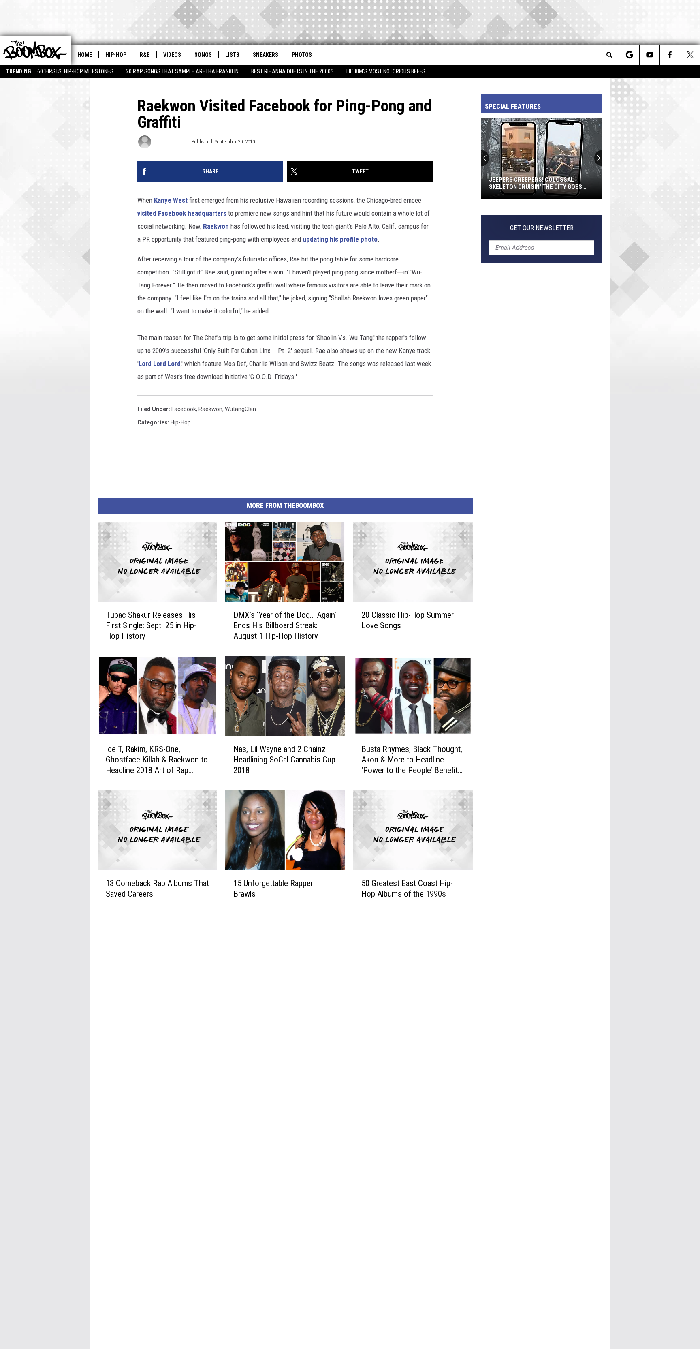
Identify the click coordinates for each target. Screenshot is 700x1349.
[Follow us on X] (690, 55)
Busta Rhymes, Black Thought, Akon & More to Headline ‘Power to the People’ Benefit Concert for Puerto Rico (411, 759)
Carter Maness (170, 142)
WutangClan (240, 409)
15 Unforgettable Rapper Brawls (273, 888)
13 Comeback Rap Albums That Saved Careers (157, 888)
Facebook (183, 409)
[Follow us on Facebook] (670, 55)
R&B (145, 54)
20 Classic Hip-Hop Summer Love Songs (407, 620)
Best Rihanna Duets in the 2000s (292, 71)
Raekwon (216, 226)
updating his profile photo (340, 239)
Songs (203, 54)
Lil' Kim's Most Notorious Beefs (385, 71)
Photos (302, 54)
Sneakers (265, 54)
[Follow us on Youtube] (649, 55)
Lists (232, 54)
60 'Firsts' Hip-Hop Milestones (75, 71)
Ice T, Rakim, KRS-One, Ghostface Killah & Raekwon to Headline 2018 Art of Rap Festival (157, 759)
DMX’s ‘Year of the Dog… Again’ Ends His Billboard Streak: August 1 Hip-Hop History (284, 625)
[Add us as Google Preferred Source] (629, 55)
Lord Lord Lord (160, 364)
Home (84, 54)
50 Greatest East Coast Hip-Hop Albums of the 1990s (407, 888)
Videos (172, 54)
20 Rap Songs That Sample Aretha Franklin (182, 71)
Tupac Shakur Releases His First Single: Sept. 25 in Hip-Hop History (151, 625)
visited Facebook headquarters (181, 213)
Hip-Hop (115, 54)
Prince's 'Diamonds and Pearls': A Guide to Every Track (548, 183)
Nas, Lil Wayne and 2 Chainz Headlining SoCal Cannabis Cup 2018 (284, 759)
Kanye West (171, 200)
